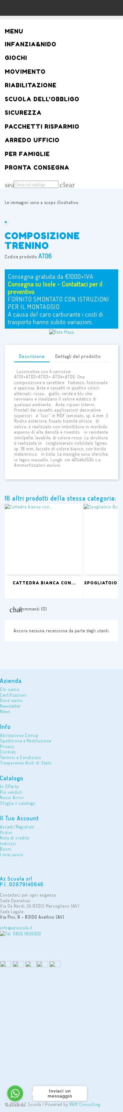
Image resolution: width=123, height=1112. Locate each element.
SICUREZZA (23, 113)
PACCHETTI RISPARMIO (42, 127)
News (5, 711)
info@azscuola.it (16, 927)
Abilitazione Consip (19, 735)
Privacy (7, 746)
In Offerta (9, 786)
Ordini (6, 832)
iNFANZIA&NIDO (30, 45)
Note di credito (15, 837)
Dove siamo (11, 700)
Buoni (6, 849)
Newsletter (10, 706)
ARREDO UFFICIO (32, 140)
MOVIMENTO (25, 72)
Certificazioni (13, 695)
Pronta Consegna (37, 168)
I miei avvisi (11, 854)
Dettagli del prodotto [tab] (78, 356)
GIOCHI (16, 58)
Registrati (25, 826)
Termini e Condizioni (20, 757)
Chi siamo (10, 689)
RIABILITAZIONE (30, 86)
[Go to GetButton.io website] (15, 1105)
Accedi (6, 826)
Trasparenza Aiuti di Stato (26, 762)
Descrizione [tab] (32, 356)
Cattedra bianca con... (44, 583)
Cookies (8, 751)
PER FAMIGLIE (27, 154)
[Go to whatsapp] (15, 1093)
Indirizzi (8, 843)
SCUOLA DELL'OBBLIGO (42, 99)
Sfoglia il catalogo (18, 803)
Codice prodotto (21, 256)
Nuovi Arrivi (12, 797)
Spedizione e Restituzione (25, 740)
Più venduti (11, 792)
